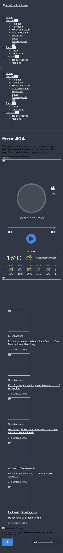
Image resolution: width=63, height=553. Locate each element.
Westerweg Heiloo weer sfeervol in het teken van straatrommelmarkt (33, 431)
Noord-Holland (20, 32)
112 (13, 44)
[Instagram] (17, 124)
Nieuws (10, 20)
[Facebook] (11, 124)
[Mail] (23, 124)
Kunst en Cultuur (21, 29)
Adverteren (18, 53)
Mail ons (16, 62)
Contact (10, 56)
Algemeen (17, 26)
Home (9, 17)
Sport (15, 38)
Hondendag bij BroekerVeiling (24, 517)
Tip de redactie (20, 59)
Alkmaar (16, 23)
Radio (9, 47)
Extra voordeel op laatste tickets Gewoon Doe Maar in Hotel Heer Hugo (33, 343)
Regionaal (17, 35)
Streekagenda (19, 41)
